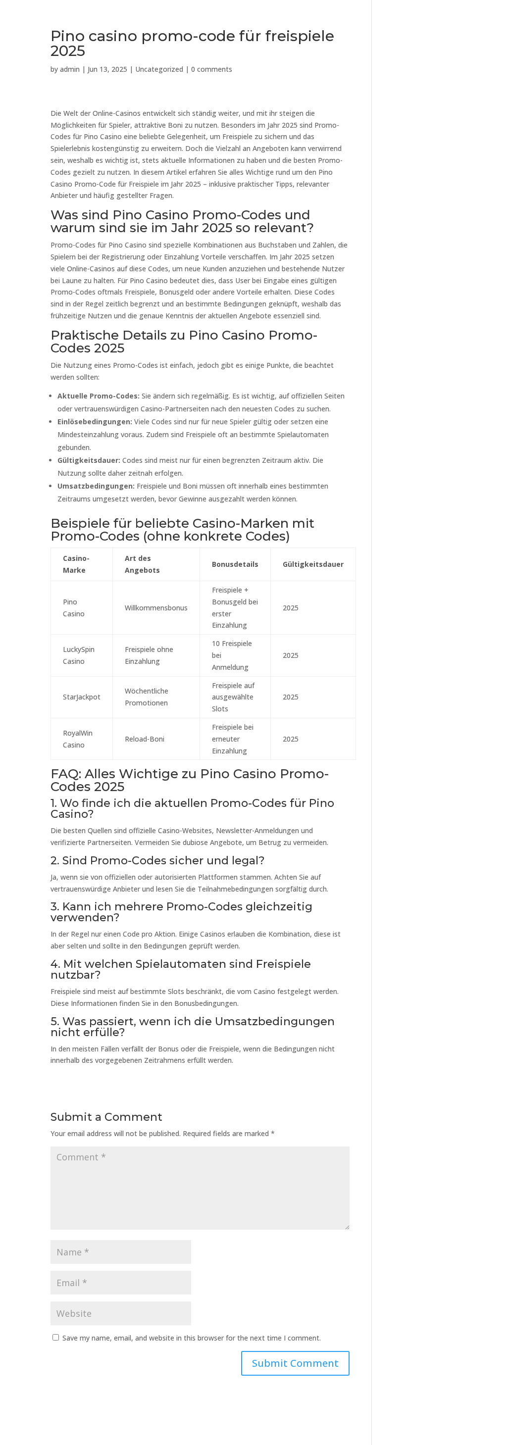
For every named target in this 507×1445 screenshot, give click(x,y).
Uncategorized (159, 69)
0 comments (211, 69)
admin (70, 69)
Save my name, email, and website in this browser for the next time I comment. (191, 1338)
